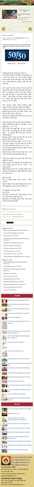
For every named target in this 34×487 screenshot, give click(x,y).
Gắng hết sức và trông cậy (10, 243)
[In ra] (27, 41)
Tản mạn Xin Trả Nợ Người (10, 233)
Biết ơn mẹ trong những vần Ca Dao (13, 230)
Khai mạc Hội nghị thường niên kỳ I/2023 (19, 428)
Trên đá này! (7, 273)
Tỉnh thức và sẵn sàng (9, 248)
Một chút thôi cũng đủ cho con (11, 284)
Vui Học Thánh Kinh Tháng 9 (16, 342)
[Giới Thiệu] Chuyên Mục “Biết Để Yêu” (18, 300)
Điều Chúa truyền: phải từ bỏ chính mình (19, 377)
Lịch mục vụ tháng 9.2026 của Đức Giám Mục (19, 390)
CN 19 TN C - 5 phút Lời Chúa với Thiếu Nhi (14, 269)
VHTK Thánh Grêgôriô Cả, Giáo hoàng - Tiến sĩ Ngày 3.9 (19, 337)
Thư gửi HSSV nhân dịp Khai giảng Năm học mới (19, 399)
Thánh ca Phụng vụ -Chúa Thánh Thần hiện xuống (16, 238)
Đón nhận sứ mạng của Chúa (16, 381)
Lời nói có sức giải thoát (14, 317)
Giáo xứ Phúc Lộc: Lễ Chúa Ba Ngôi (18, 450)
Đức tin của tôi (7, 276)
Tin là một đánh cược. (9, 266)
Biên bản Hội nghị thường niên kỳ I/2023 (19, 432)
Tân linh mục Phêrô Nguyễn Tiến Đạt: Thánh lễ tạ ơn (18, 437)
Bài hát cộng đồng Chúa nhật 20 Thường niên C (15, 262)
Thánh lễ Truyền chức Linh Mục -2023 (18, 423)
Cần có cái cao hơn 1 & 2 (10, 254)
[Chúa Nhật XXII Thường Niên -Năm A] (9, 14)
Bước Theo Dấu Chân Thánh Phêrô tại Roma (18, 305)
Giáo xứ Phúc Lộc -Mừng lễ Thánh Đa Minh (20, 445)
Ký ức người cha (8, 235)
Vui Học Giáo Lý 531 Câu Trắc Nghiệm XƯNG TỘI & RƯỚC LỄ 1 (17, 419)
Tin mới (17, 296)
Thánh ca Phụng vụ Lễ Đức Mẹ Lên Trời (13, 256)
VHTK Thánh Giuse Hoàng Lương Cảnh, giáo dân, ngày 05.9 (19, 332)
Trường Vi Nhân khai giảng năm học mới (19, 373)
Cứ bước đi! (7, 290)
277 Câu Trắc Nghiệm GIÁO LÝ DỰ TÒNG (19, 409)
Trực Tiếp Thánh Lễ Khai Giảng (16, 394)
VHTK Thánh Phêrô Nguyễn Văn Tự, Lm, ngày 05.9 (19, 322)
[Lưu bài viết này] (30, 41)
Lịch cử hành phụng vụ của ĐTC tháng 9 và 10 (20, 386)
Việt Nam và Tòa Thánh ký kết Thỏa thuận (19, 441)
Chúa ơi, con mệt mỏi (9, 245)
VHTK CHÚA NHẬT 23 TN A (16, 351)
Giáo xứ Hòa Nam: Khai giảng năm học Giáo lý (19, 309)
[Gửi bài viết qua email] (25, 41)
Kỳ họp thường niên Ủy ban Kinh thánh (18, 359)
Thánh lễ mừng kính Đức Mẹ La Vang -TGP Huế (20, 364)
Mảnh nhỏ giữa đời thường (10, 281)
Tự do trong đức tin (8, 251)
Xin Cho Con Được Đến (9, 287)
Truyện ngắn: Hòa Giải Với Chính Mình (18, 313)
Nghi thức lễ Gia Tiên (14, 413)
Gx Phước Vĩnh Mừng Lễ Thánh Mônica (19, 368)
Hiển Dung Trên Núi (8, 279)
